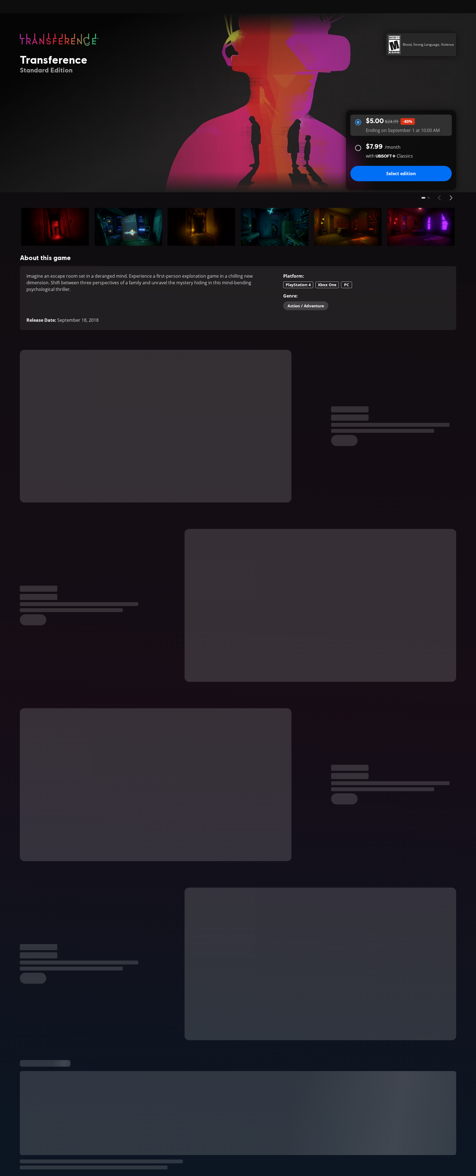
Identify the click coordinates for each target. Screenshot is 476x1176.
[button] (55, 226)
